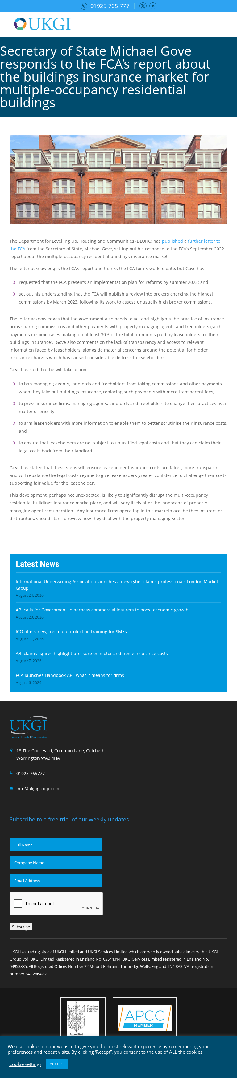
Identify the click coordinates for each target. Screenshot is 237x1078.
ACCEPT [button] (57, 1064)
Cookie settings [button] (25, 1064)
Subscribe (21, 926)
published (172, 241)
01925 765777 (30, 773)
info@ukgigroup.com (37, 788)
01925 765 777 (110, 6)
